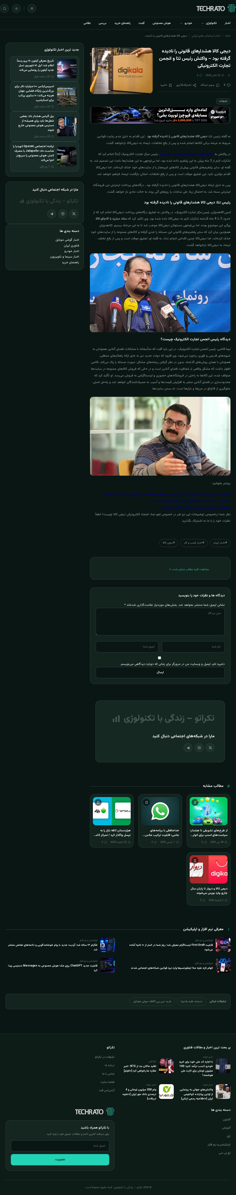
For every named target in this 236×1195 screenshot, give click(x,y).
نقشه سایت (107, 1082)
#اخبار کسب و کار (194, 543)
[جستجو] (4, 8)
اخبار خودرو (71, 251)
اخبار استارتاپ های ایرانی (206, 36)
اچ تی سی (224, 1153)
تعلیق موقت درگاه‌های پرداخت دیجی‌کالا (187, 154)
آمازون (226, 1119)
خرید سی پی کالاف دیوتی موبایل (152, 1001)
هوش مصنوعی (162, 23)
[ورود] (31, 8)
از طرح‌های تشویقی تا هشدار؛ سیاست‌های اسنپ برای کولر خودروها (208, 835)
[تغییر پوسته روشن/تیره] (16, 8)
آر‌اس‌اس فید (107, 1090)
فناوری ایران (71, 245)
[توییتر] (210, 747)
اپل (228, 1136)
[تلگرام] (188, 747)
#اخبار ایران (220, 543)
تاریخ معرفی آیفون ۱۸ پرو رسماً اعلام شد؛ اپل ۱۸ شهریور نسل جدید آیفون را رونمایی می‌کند (35, 65)
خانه (227, 36)
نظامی (87, 23)
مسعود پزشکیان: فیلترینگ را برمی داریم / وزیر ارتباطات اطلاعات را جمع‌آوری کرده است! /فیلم (167, 494)
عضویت (60, 1159)
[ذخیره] (195, 802)
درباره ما (110, 1065)
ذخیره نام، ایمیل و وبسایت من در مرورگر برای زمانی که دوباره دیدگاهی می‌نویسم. (172, 664)
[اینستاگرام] (199, 747)
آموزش (226, 1128)
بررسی (102, 23)
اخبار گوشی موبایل (67, 239)
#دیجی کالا (169, 543)
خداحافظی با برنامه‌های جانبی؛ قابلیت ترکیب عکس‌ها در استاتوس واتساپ (160, 835)
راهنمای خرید (122, 23)
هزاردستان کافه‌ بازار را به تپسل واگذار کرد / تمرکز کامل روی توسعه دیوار (112, 835)
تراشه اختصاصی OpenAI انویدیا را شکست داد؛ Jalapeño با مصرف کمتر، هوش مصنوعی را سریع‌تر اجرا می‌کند (33, 153)
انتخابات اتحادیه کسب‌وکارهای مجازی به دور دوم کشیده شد (189, 501)
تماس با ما (108, 1074)
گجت (142, 23)
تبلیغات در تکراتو (105, 1057)
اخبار (227, 23)
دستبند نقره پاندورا (191, 1001)
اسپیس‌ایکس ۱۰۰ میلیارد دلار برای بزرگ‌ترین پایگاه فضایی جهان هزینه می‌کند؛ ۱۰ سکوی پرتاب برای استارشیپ (34, 93)
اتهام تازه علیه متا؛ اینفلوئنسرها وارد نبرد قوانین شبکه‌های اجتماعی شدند (172, 968)
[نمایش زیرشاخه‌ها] (202, 23)
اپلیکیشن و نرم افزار (218, 1144)
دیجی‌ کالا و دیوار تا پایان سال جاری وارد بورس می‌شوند (209, 891)
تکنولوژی (211, 23)
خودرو (188, 23)
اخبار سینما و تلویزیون (64, 256)
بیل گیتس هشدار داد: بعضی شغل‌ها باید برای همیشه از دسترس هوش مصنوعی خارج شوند (36, 123)
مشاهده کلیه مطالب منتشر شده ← (189, 569)
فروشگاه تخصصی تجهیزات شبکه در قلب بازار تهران (195, 507)
